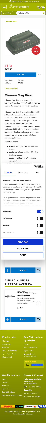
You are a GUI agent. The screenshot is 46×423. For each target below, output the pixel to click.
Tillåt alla (23, 242)
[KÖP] (23, 270)
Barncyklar (5, 385)
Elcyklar (4, 382)
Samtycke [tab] (8, 173)
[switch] (40, 218)
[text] (23, 65)
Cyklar (4, 379)
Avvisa (23, 255)
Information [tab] (23, 173)
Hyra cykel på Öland (9, 354)
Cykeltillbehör (17, 395)
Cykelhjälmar (6, 389)
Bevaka (20, 74)
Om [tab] (37, 173)
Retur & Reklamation (9, 351)
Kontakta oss (6, 344)
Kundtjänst (7, 13)
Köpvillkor (5, 347)
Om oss (26, 344)
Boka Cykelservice (30, 347)
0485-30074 (36, 387)
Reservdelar (6, 395)
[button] (38, 7)
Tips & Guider (28, 351)
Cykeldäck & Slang (8, 392)
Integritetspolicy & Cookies (23, 414)
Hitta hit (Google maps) (32, 396)
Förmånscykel (7, 357)
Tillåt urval (23, 248)
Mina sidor (5, 341)
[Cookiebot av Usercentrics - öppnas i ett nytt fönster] (33, 166)
